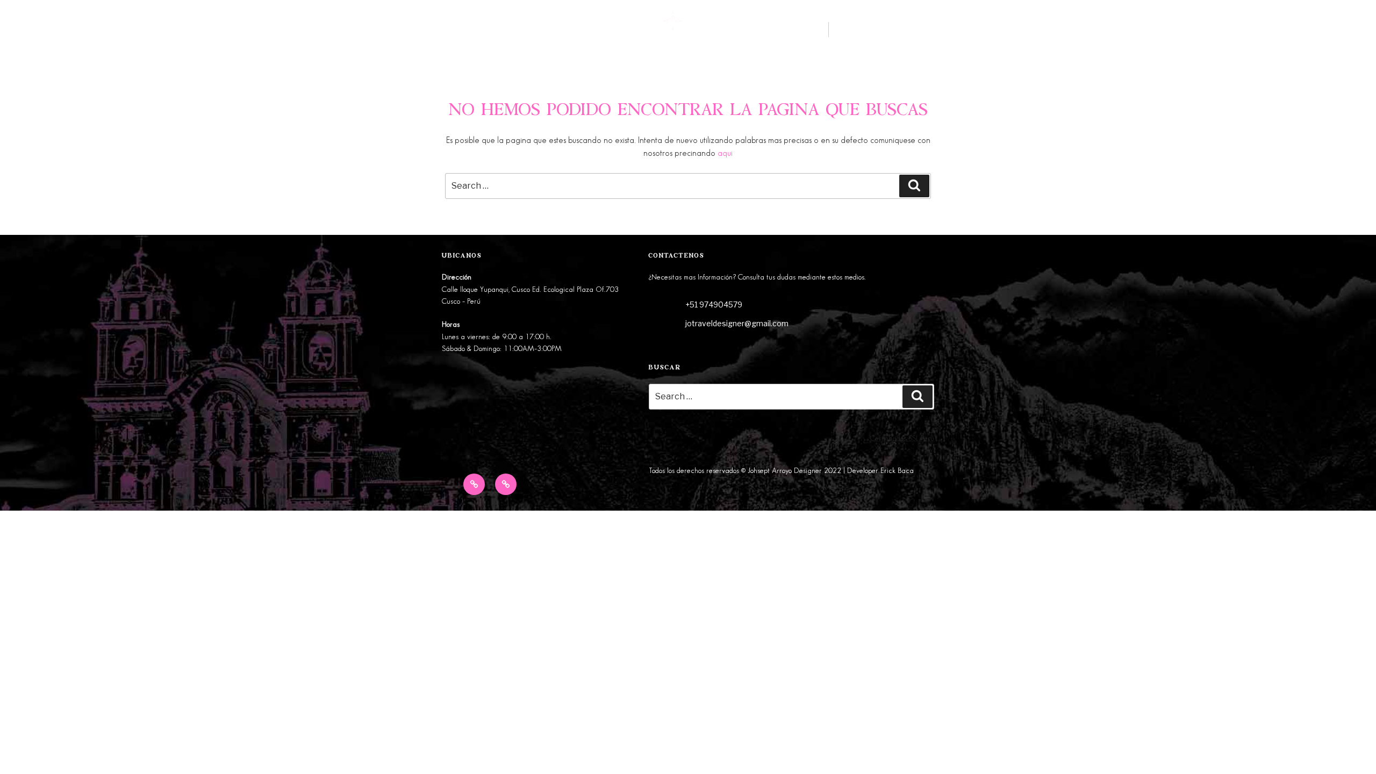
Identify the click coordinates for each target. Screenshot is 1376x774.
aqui (725, 153)
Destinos (359, 33)
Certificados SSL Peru (902, 438)
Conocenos (425, 33)
